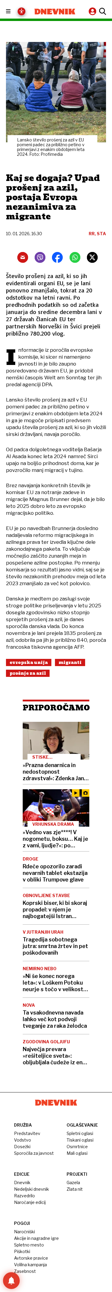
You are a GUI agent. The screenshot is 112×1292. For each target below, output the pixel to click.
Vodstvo (22, 1139)
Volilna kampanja (30, 1264)
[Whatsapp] (75, 257)
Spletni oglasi (80, 1133)
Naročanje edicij (30, 1202)
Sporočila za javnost (34, 1153)
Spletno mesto (29, 1244)
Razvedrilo (24, 1195)
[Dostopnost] (21, 11)
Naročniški (24, 1231)
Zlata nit (75, 1189)
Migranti (70, 662)
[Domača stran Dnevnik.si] (55, 11)
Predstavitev (27, 1133)
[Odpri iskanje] (102, 11)
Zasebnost (25, 1271)
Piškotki (22, 1251)
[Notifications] (11, 1280)
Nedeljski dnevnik (31, 1189)
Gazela (73, 1182)
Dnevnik (22, 1182)
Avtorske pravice (31, 1258)
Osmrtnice (77, 1146)
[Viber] (40, 257)
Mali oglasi (77, 1153)
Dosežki (22, 1146)
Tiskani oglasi (80, 1139)
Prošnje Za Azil (28, 673)
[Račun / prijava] (93, 11)
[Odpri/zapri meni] (13, 11)
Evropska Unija (29, 662)
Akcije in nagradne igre (36, 1238)
